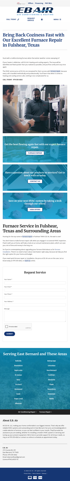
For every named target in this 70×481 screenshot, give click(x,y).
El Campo (18, 375)
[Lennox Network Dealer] (22, 3)
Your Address (8, 301)
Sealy (18, 394)
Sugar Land (18, 399)
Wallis (51, 399)
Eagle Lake (18, 370)
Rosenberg (52, 389)
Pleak (51, 384)
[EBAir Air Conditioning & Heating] (35, 8)
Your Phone (8, 294)
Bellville (18, 361)
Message (7, 309)
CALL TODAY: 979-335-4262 (13, 80)
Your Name (8, 279)
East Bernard (51, 370)
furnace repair (55, 71)
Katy (18, 380)
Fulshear (51, 375)
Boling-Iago (51, 361)
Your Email (8, 287)
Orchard (18, 384)
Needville (51, 380)
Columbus (51, 365)
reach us (27, 261)
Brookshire (18, 365)
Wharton (18, 403)
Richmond (18, 389)
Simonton (51, 394)
